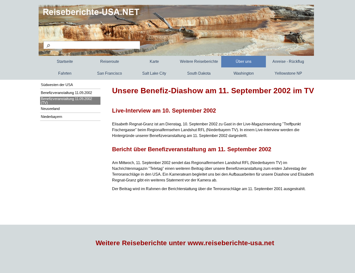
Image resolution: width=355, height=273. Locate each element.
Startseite (65, 61)
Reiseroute (109, 61)
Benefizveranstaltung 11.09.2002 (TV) (66, 101)
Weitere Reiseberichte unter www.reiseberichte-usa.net (185, 243)
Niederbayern (51, 117)
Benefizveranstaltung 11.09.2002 (66, 93)
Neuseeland (50, 109)
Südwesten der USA (57, 85)
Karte (154, 61)
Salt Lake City (154, 73)
